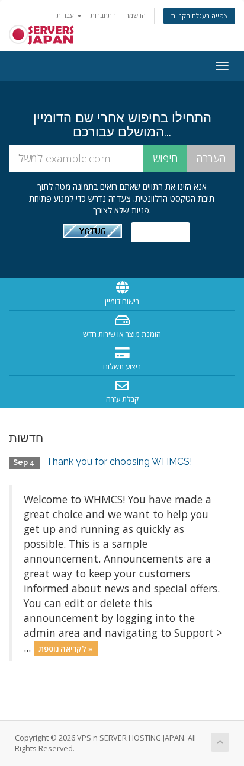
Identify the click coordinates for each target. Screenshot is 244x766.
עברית (66, 15)
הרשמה (135, 15)
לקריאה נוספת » (65, 648)
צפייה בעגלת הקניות (199, 15)
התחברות (103, 15)
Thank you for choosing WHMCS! (119, 461)
